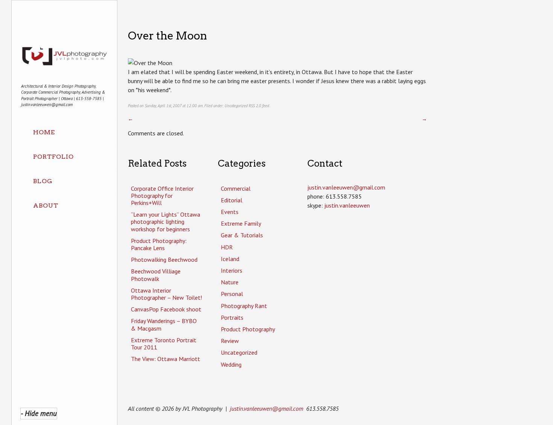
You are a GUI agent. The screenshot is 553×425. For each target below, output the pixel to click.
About (45, 205)
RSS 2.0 (255, 105)
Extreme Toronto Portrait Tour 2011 (163, 343)
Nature (230, 282)
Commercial (236, 188)
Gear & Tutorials (242, 235)
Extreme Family (241, 223)
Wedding (231, 364)
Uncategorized (236, 105)
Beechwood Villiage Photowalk (156, 274)
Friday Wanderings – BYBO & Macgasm (164, 324)
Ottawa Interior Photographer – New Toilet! (166, 294)
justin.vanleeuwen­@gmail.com (346, 187)
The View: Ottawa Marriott (165, 359)
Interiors (231, 270)
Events (230, 212)
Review (230, 341)
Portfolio (53, 156)
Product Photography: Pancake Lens (159, 244)
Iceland (230, 259)
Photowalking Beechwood (164, 259)
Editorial (231, 200)
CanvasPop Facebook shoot (166, 309)
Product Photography (248, 329)
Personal (232, 294)
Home (44, 132)
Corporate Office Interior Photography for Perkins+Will (162, 195)
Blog (42, 181)
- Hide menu (39, 413)
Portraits (232, 317)
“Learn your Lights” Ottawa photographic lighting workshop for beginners (165, 221)
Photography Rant (244, 306)
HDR (227, 247)
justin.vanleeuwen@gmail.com (266, 408)
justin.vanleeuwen (347, 205)
